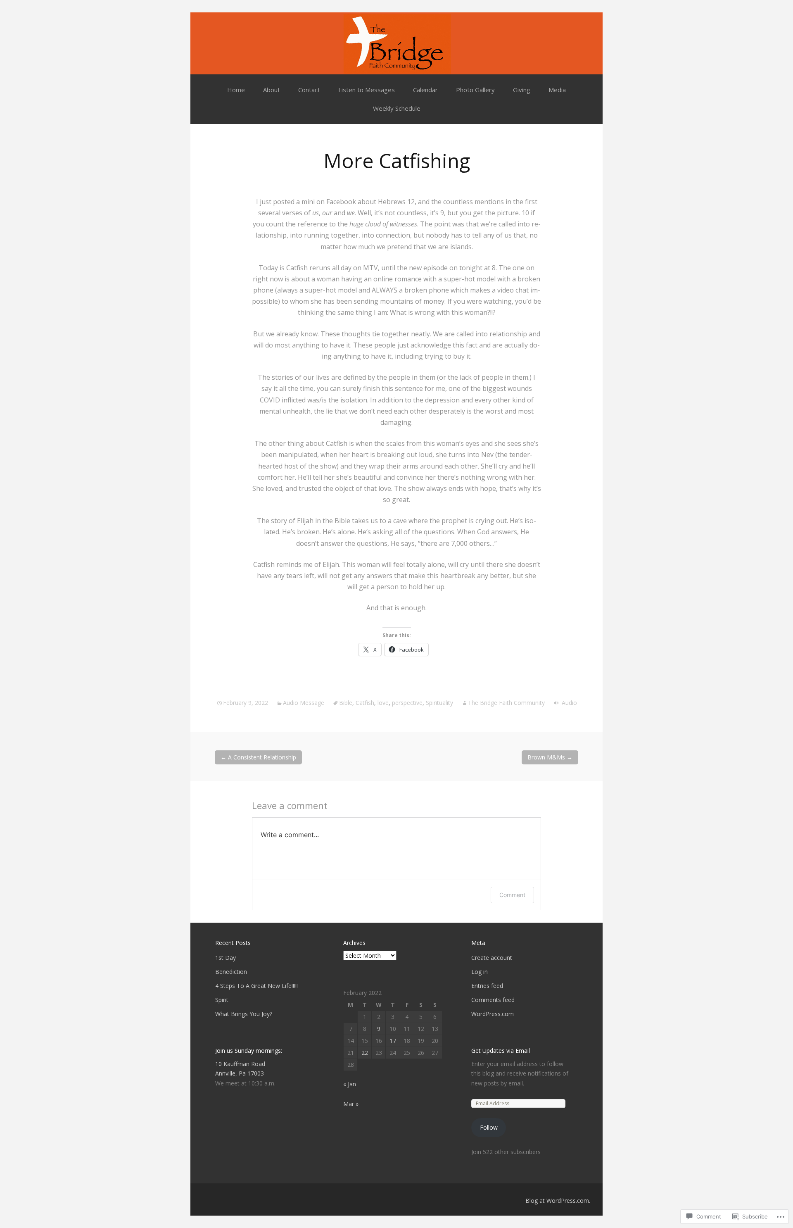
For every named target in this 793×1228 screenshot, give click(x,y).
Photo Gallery (475, 90)
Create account (491, 957)
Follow (489, 1127)
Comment (512, 894)
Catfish (365, 703)
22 (364, 1053)
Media (557, 90)
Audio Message (303, 703)
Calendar (425, 90)
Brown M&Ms (549, 757)
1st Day (225, 957)
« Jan (349, 1084)
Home (236, 90)
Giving (521, 90)
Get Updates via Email (500, 1050)
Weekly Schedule (396, 108)
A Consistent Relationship (258, 757)
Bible (345, 703)
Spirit (221, 1000)
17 (392, 1041)
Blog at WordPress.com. (557, 1200)
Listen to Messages (366, 90)
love (383, 703)
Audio (569, 703)
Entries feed (487, 986)
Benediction (231, 972)
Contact (309, 90)
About (271, 90)
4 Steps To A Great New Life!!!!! (256, 986)
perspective (407, 703)
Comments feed (493, 1000)
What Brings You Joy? (243, 1014)
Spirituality (439, 703)
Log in (479, 972)
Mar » (351, 1104)
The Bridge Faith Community (506, 703)
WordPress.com (492, 1014)
